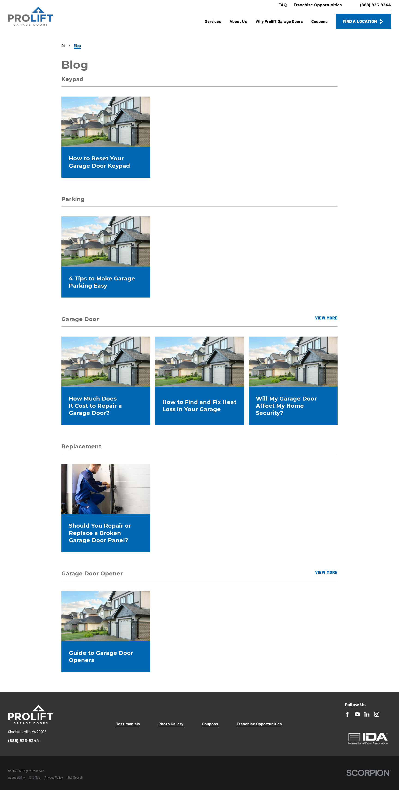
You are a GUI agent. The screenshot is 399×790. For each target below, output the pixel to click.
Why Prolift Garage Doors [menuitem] (279, 21)
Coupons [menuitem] (319, 21)
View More (326, 318)
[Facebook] (347, 714)
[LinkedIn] (366, 714)
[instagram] (376, 714)
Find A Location (360, 21)
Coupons (210, 723)
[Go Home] (63, 45)
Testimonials (128, 723)
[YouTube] (357, 714)
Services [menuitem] (213, 21)
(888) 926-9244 (375, 5)
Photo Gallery (170, 723)
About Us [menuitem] (238, 21)
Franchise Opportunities (259, 723)
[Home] (30, 16)
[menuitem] (16, 777)
